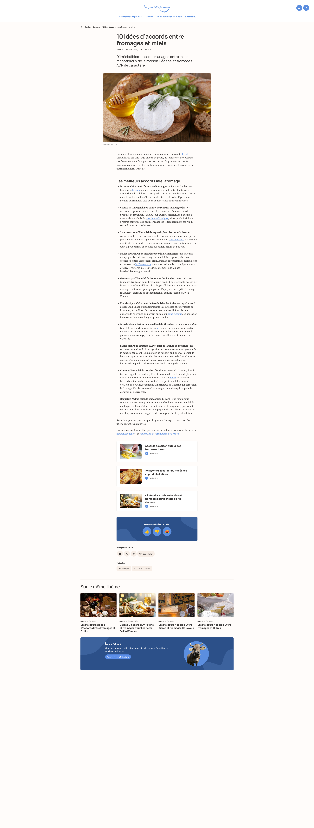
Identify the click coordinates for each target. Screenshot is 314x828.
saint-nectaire (176, 239)
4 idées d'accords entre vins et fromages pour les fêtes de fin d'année (136, 628)
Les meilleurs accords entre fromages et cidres (214, 626)
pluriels (185, 154)
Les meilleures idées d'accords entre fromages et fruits (97, 628)
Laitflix (190, 17)
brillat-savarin (143, 264)
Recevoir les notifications (118, 657)
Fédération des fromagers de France (159, 434)
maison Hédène (125, 434)
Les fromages (123, 568)
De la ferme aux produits (131, 16)
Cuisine (149, 16)
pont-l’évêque (175, 314)
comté (173, 378)
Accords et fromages (142, 568)
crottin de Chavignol (157, 218)
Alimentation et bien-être (169, 16)
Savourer (96, 27)
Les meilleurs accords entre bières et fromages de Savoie (176, 626)
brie (158, 328)
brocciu (136, 190)
